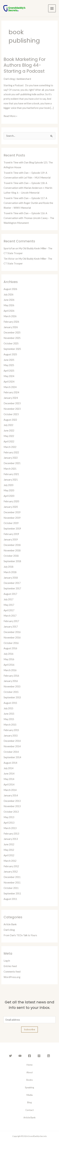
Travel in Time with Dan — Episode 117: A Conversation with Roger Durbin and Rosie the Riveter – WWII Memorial (28, 203)
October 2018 (11, 555)
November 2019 (12, 517)
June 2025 (9, 359)
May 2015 (9, 719)
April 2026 (9, 310)
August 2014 (10, 762)
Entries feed (10, 966)
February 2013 (11, 833)
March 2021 (10, 468)
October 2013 (11, 811)
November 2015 (12, 686)
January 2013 (11, 838)
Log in (7, 960)
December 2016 (12, 632)
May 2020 (9, 490)
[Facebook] (29, 1055)
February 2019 (11, 534)
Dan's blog (9, 78)
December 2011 (12, 877)
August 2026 (10, 289)
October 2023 (11, 414)
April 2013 (9, 822)
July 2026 (8, 294)
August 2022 (10, 419)
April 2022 (9, 441)
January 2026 (11, 327)
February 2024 (11, 392)
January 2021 (11, 479)
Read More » (10, 115)
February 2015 (11, 730)
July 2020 (8, 485)
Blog (29, 1102)
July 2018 (8, 566)
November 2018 (12, 550)
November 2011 (12, 882)
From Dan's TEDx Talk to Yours (20, 935)
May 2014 (9, 779)
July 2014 (8, 768)
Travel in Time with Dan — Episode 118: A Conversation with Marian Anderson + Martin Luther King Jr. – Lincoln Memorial (28, 188)
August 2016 (10, 648)
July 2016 (8, 653)
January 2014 (11, 795)
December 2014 (12, 740)
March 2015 (10, 724)
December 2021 (12, 463)
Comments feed (12, 971)
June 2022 (9, 430)
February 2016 (11, 675)
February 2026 (11, 321)
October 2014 (11, 751)
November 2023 (12, 408)
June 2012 (9, 844)
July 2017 (8, 599)
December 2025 (12, 332)
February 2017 (11, 621)
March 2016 (10, 670)
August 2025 (10, 354)
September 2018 (12, 561)
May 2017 (9, 604)
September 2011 (12, 893)
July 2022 (8, 425)
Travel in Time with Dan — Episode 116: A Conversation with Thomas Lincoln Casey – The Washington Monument (29, 218)
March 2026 (10, 316)
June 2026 (9, 299)
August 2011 (10, 899)
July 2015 (8, 708)
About (29, 1072)
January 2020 (11, 506)
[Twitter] (10, 1055)
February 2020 (11, 501)
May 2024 (9, 376)
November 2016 (12, 637)
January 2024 (11, 397)
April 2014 (9, 784)
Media (30, 1094)
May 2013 (9, 817)
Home (29, 1064)
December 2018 (12, 545)
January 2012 (11, 871)
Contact (29, 1110)
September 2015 (12, 697)
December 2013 (12, 801)
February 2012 (11, 866)
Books (29, 1079)
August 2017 (10, 594)
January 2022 (11, 457)
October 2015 (11, 692)
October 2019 (11, 523)
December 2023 (12, 403)
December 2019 (12, 512)
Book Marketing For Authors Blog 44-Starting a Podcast (25, 65)
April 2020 (9, 495)
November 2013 (12, 806)
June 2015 (9, 713)
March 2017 (10, 615)
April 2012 (9, 855)
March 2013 (10, 828)
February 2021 (11, 474)
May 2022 (9, 436)
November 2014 (12, 746)
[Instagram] (39, 1055)
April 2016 (9, 664)
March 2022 (10, 447)
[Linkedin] (48, 1055)
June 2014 (9, 773)
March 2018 (10, 572)
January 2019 (11, 539)
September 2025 (12, 349)
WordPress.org (12, 977)
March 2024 (10, 387)
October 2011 (11, 888)
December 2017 (12, 583)
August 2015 (10, 702)
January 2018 (11, 577)
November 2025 (12, 338)
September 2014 (12, 757)
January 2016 (11, 681)
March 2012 (10, 860)
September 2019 (12, 528)
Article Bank (10, 924)
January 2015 (11, 735)
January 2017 (11, 626)
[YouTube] (20, 1055)
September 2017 (12, 588)
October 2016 (11, 643)
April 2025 (9, 370)
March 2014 (10, 790)
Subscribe (29, 1029)
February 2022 (11, 452)
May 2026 (9, 305)
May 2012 (9, 849)
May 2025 (9, 365)
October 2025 (11, 343)
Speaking (29, 1087)
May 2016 (9, 659)
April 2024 (9, 381)
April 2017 (9, 610)
